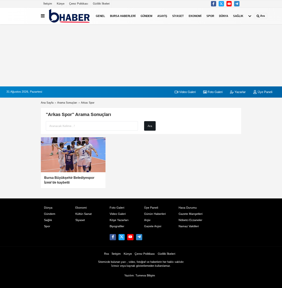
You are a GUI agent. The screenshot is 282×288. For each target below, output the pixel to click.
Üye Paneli (264, 92)
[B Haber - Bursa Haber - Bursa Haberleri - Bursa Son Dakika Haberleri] (69, 16)
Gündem (146, 15)
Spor (210, 15)
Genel (100, 15)
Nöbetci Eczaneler (190, 220)
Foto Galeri (215, 92)
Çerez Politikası (78, 3)
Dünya (223, 15)
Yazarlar (240, 92)
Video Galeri (187, 92)
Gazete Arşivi (152, 226)
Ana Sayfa (47, 102)
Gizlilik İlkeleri (101, 3)
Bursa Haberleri (123, 15)
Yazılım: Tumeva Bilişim (139, 275)
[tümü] (250, 16)
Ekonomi (195, 15)
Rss (106, 253)
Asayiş (162, 15)
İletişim (47, 3)
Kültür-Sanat (83, 213)
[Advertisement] (141, 55)
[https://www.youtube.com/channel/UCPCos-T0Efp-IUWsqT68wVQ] (229, 3)
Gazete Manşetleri (191, 213)
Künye (60, 3)
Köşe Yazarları (119, 220)
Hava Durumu (188, 207)
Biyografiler (117, 226)
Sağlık (238, 15)
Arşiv (147, 220)
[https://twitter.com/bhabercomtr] (213, 3)
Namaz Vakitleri (189, 226)
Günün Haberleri (155, 213)
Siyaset (178, 15)
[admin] (236, 3)
